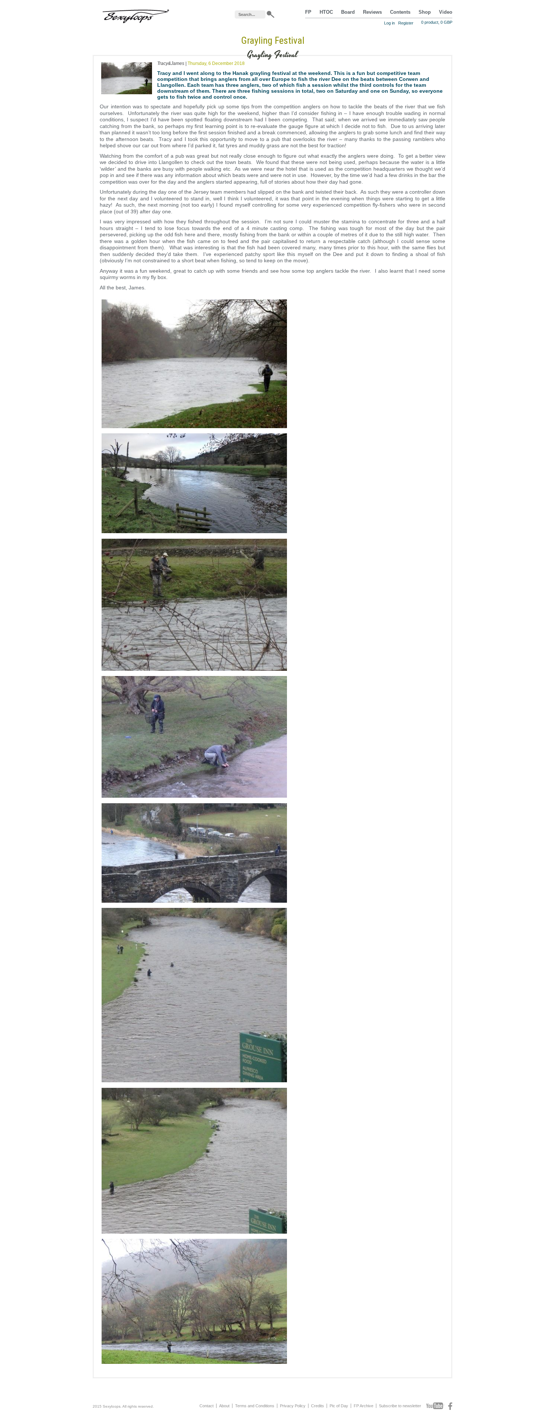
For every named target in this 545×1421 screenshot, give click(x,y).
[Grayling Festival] (126, 95)
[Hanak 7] (194, 1234)
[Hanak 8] (194, 1364)
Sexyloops (135, 14)
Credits (317, 1406)
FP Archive (363, 1406)
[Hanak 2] (194, 533)
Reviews (372, 12)
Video (445, 12)
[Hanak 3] (194, 671)
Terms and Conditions (254, 1406)
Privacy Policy (292, 1406)
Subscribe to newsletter (400, 1406)
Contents (400, 12)
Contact (206, 1406)
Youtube (435, 1406)
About (224, 1406)
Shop (425, 12)
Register (405, 23)
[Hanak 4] (194, 903)
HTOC (326, 12)
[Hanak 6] (194, 1082)
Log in (389, 23)
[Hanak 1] (194, 428)
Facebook (450, 1406)
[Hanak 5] (194, 798)
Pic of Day (339, 1406)
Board (348, 12)
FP (308, 12)
